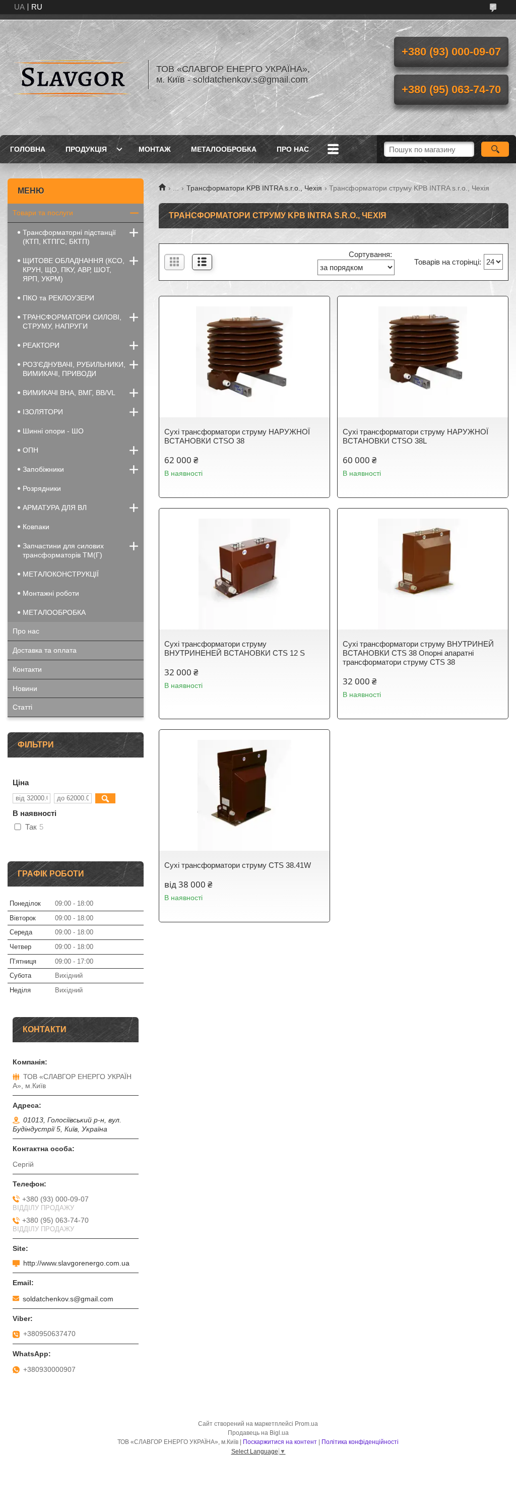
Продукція (86, 149)
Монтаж (155, 149)
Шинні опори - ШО (53, 431)
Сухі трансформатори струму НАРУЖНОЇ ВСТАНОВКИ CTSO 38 (237, 436)
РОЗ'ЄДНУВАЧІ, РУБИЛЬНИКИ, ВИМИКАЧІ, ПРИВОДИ (74, 368)
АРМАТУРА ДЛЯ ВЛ (55, 507)
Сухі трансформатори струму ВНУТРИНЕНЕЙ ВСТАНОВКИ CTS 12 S (234, 648)
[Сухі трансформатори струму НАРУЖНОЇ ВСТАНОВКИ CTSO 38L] (423, 361)
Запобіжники (43, 469)
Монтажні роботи (51, 593)
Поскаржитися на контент (280, 1441)
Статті (22, 707)
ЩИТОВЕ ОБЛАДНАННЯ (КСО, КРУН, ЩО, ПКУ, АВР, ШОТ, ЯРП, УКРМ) (73, 270)
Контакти (27, 669)
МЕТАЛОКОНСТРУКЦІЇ (61, 574)
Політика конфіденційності (360, 1441)
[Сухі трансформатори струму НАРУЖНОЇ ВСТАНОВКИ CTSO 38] (244, 361)
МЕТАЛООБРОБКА (223, 149)
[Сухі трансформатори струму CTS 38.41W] (244, 795)
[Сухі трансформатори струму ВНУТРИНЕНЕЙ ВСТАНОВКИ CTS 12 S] (244, 574)
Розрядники (42, 488)
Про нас (293, 149)
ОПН (30, 450)
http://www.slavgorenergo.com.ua (76, 1263)
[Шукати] (495, 149)
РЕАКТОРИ (41, 345)
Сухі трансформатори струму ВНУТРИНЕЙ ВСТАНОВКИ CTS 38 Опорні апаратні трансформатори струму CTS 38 (418, 653)
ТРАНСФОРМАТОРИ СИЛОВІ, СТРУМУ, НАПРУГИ (72, 321)
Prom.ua (306, 1423)
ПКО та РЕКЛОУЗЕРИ (58, 298)
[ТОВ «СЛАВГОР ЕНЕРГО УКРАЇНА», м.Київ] (73, 75)
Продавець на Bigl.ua (258, 1432)
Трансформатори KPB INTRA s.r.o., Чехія (254, 188)
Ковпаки (36, 527)
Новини (25, 688)
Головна (27, 149)
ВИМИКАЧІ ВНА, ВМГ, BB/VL (69, 393)
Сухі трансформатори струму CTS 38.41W (237, 865)
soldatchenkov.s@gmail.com (68, 1299)
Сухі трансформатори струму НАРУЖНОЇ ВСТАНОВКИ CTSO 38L (415, 436)
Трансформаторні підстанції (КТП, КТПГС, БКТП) (69, 236)
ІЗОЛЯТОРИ (43, 412)
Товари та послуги (43, 213)
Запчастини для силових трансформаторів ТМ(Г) (63, 550)
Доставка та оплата (45, 650)
